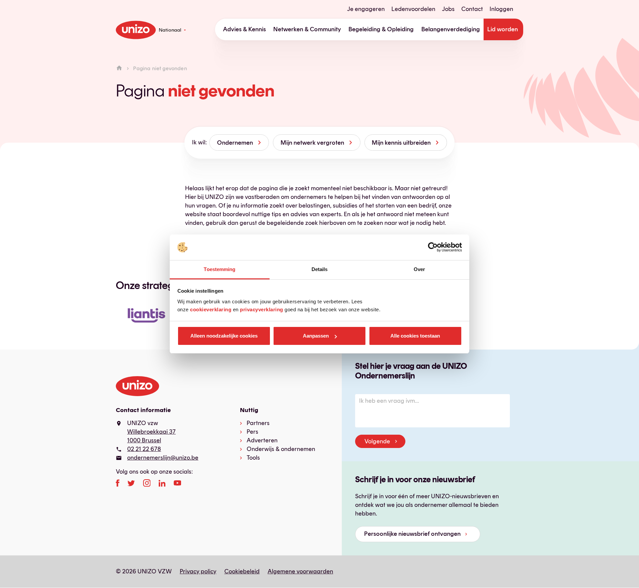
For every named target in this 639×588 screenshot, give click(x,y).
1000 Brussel (144, 440)
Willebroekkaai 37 (151, 431)
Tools (253, 457)
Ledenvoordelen (413, 9)
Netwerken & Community (307, 29)
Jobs (448, 9)
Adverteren (262, 440)
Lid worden (502, 29)
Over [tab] (419, 269)
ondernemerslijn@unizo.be (162, 457)
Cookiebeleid (242, 571)
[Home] (119, 68)
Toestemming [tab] (219, 269)
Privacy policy (198, 571)
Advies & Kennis (244, 29)
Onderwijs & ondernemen (281, 449)
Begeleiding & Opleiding (381, 29)
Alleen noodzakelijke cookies (224, 336)
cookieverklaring (210, 309)
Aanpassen (316, 336)
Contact (472, 9)
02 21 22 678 (144, 449)
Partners (258, 423)
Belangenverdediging (450, 29)
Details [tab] (320, 269)
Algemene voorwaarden (300, 571)
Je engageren (366, 9)
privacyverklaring (261, 309)
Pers (252, 431)
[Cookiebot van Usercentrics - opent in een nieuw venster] (433, 247)
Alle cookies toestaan (415, 336)
